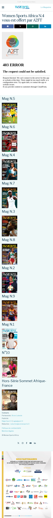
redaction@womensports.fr (20, 424)
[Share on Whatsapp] (33, 26)
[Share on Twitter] (20, 26)
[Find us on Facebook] (26, 443)
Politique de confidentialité (11, 428)
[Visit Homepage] (22, 7)
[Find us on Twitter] (18, 443)
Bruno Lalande (17, 415)
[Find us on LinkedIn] (35, 443)
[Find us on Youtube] (31, 443)
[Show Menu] (3, 7)
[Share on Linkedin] (45, 26)
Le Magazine (46, 7)
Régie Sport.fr (7, 421)
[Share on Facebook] (8, 26)
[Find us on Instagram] (23, 443)
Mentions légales (8, 431)
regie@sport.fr (18, 421)
